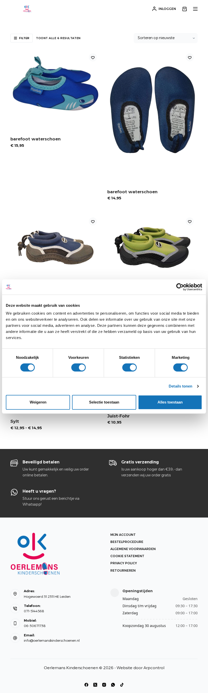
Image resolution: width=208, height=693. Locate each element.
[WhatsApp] (113, 685)
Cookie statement (127, 556)
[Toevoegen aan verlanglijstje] (93, 57)
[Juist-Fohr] (55, 247)
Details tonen (180, 386)
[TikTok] (122, 685)
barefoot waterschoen (35, 138)
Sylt (14, 421)
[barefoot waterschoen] (55, 83)
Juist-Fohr (118, 415)
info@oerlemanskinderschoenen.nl (52, 640)
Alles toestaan (170, 402)
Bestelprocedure (126, 542)
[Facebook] (86, 685)
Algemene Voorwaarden (133, 549)
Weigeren (38, 402)
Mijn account (123, 535)
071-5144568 (34, 611)
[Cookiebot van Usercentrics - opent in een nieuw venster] (180, 287)
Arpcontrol (154, 667)
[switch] (78, 367)
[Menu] (195, 9)
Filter (24, 38)
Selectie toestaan (104, 402)
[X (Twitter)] (95, 685)
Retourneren (123, 570)
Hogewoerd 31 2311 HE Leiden (47, 596)
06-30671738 (35, 626)
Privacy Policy (123, 563)
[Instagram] (104, 685)
